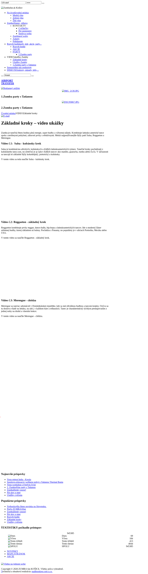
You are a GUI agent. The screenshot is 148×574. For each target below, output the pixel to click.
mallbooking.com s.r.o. (42, 571)
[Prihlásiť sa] (43, 3)
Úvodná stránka (8, 113)
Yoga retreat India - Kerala (19, 479)
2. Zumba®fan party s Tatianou (21, 487)
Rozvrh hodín (13, 517)
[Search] (2, 75)
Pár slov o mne (14, 492)
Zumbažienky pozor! (16, 490)
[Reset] (32, 75)
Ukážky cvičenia (14, 495)
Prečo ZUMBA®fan (16, 509)
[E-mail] (5, 116)
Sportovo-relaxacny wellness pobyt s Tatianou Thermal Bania (35, 482)
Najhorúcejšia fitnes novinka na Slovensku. (26, 506)
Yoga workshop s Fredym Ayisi (21, 484)
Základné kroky (14, 519)
